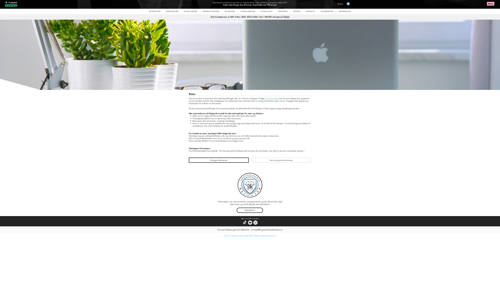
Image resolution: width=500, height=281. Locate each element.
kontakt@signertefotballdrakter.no (267, 229)
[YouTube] (250, 223)
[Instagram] (255, 223)
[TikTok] (245, 223)
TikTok (286, 17)
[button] (172, 11)
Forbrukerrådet (272, 98)
